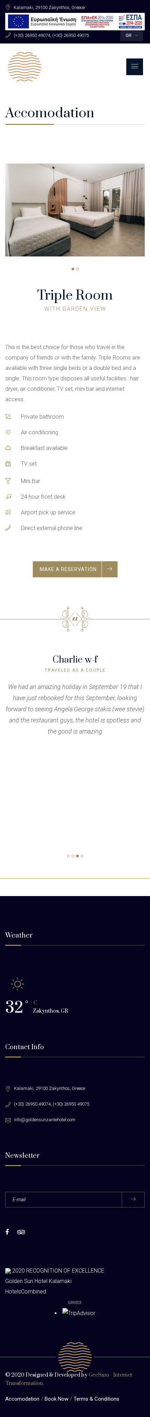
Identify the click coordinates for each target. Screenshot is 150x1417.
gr (129, 35)
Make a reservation (68, 569)
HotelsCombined (25, 1291)
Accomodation (22, 1399)
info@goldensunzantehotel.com (44, 1119)
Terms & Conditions (96, 1399)
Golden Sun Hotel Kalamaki (38, 1281)
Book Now (56, 1399)
